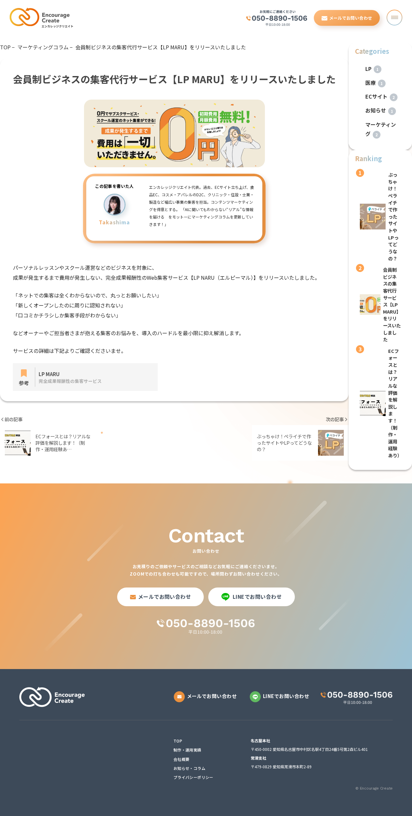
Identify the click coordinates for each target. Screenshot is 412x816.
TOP (177, 741)
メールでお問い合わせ (350, 18)
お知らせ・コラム (189, 768)
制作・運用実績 (187, 750)
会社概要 (181, 759)
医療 (374, 82)
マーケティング (380, 129)
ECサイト (380, 96)
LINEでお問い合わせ (257, 596)
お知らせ (379, 110)
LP (372, 69)
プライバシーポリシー (193, 777)
